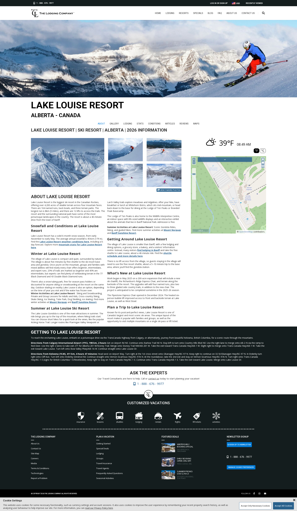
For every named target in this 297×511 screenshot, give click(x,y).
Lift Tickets (197, 422)
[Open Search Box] (263, 13)
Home (158, 13)
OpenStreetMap (246, 231)
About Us (231, 13)
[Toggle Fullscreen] (263, 159)
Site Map (35, 453)
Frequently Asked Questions (109, 473)
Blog (210, 13)
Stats (140, 123)
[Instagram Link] (259, 493)
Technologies (37, 473)
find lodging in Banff (148, 250)
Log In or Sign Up (219, 3)
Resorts (184, 13)
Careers (35, 458)
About (101, 123)
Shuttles (119, 422)
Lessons (100, 422)
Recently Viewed (254, 3)
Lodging (170, 13)
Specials (198, 13)
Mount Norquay (58, 302)
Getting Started (103, 443)
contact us (153, 378)
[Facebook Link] (254, 493)
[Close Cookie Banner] (294, 500)
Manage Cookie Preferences (241, 467)
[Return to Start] (263, 162)
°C (262, 151)
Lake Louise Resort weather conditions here (64, 241)
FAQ (220, 13)
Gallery (114, 123)
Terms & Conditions (40, 468)
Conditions (154, 123)
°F (256, 151)
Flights (177, 422)
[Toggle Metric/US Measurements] (263, 166)
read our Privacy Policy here (99, 508)
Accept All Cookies (283, 506)
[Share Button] (265, 494)
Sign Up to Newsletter (240, 445)
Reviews (184, 123)
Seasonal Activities (105, 478)
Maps (196, 123)
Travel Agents (102, 468)
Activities (216, 422)
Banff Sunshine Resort (84, 302)
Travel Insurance (104, 463)
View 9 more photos (170, 190)
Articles (170, 123)
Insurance (81, 422)
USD (238, 3)
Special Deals (102, 448)
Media (34, 463)
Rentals (158, 422)
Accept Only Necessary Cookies (255, 506)
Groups (99, 458)
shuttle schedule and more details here (139, 255)
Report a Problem (39, 478)
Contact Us (248, 13)
